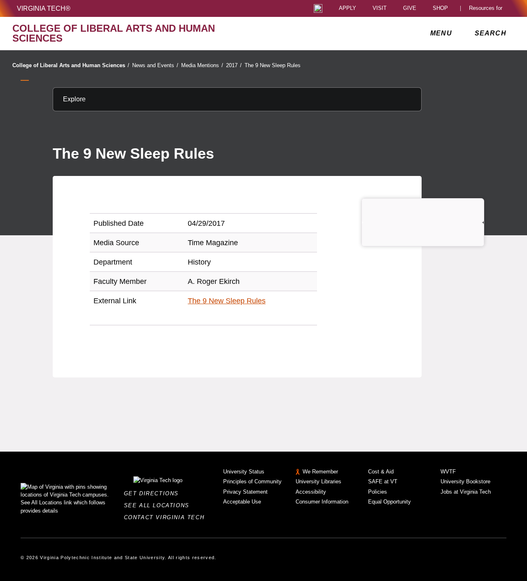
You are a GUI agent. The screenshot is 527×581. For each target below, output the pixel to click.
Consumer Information (322, 502)
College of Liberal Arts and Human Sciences (70, 65)
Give (409, 8)
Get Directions (154, 493)
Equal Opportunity (389, 502)
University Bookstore (465, 481)
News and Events (155, 65)
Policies (377, 492)
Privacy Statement (245, 492)
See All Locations (159, 505)
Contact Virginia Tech (166, 517)
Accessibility (311, 492)
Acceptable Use (242, 502)
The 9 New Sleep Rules (273, 65)
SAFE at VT (382, 481)
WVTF (448, 472)
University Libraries (318, 481)
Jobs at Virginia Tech (466, 492)
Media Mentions (202, 65)
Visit (380, 8)
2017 (234, 65)
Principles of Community (252, 481)
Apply (347, 8)
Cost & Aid (381, 472)
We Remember (320, 472)
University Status (243, 472)
